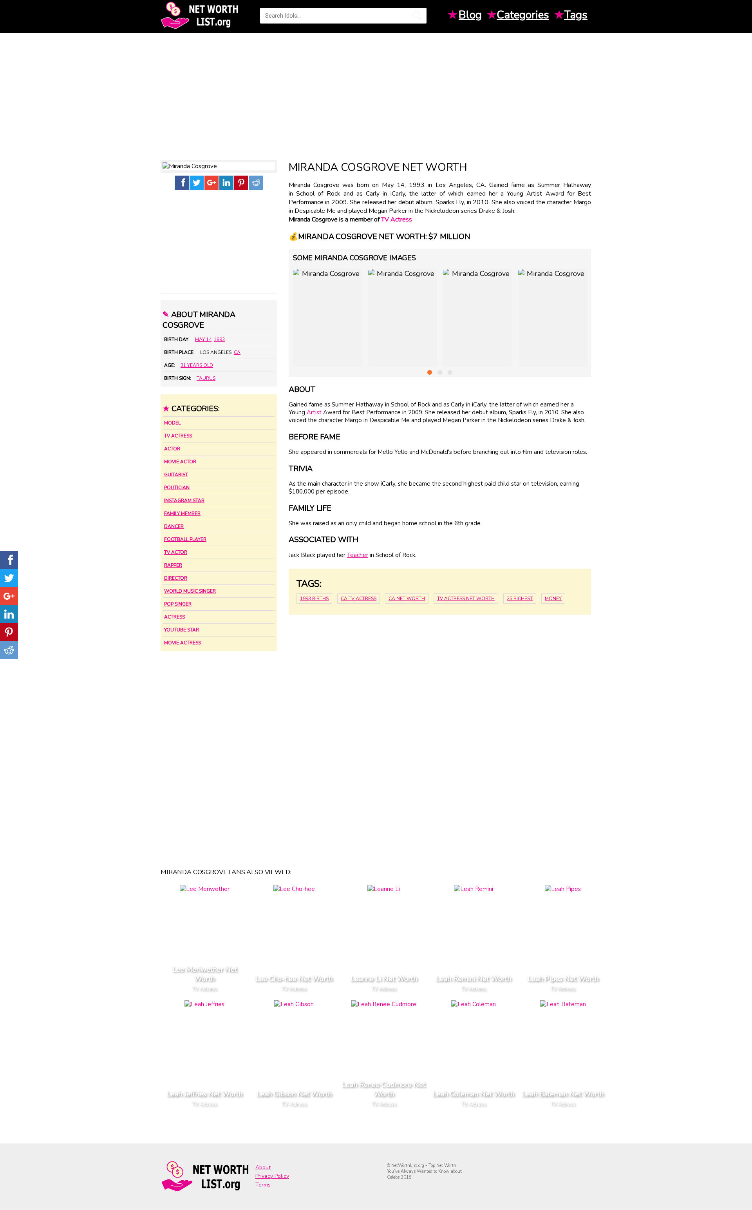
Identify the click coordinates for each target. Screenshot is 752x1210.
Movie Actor (180, 462)
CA (237, 352)
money (553, 598)
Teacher (357, 555)
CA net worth (407, 598)
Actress (174, 617)
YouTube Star (181, 630)
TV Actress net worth (466, 598)
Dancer (174, 526)
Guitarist (176, 475)
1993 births (314, 598)
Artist (314, 412)
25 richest (520, 598)
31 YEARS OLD (197, 365)
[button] (430, 372)
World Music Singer (190, 591)
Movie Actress (182, 643)
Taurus (206, 378)
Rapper (173, 565)
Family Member (182, 513)
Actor (172, 449)
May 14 (203, 339)
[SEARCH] (416, 15)
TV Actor (175, 552)
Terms (263, 1184)
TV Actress (178, 436)
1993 (219, 339)
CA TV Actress (358, 598)
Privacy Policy (272, 1176)
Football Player (185, 539)
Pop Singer (178, 604)
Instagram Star (184, 500)
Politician (177, 487)
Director (175, 578)
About (263, 1167)
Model (172, 423)
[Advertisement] (376, 94)
